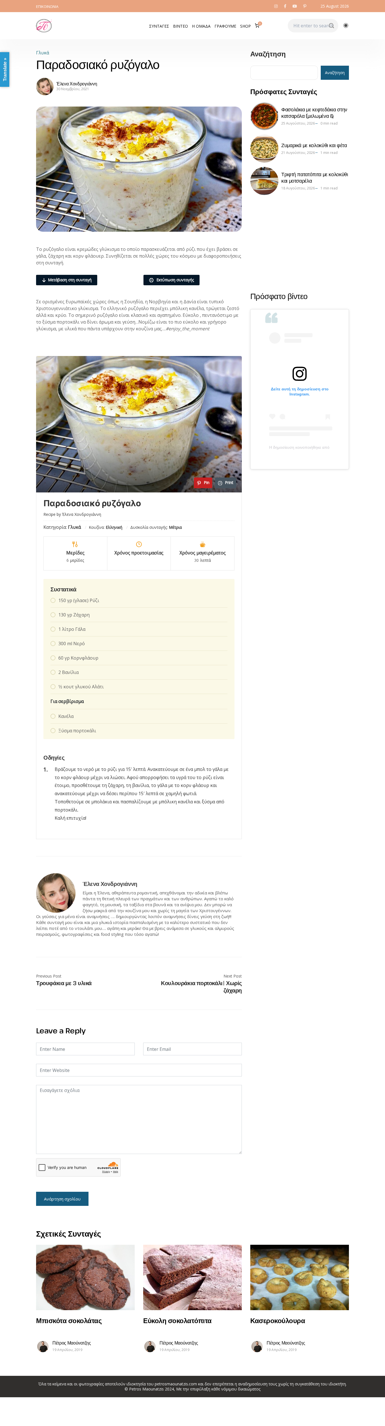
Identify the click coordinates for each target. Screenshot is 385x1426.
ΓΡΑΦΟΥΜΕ (225, 26)
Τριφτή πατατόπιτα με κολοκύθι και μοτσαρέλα (314, 177)
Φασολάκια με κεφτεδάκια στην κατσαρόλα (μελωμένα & (314, 112)
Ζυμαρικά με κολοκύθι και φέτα (314, 145)
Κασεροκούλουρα (277, 1320)
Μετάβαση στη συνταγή (70, 279)
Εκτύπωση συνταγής (174, 279)
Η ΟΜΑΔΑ (201, 26)
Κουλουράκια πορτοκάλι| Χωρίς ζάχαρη (201, 987)
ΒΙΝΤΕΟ (180, 26)
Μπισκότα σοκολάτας (68, 1320)
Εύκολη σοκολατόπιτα (177, 1320)
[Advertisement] (299, 243)
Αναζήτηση (268, 54)
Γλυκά (42, 52)
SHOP (245, 26)
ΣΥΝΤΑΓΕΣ (159, 26)
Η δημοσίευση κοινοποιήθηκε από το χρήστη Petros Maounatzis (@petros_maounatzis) (299, 447)
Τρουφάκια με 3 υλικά (64, 983)
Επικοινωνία (47, 6)
